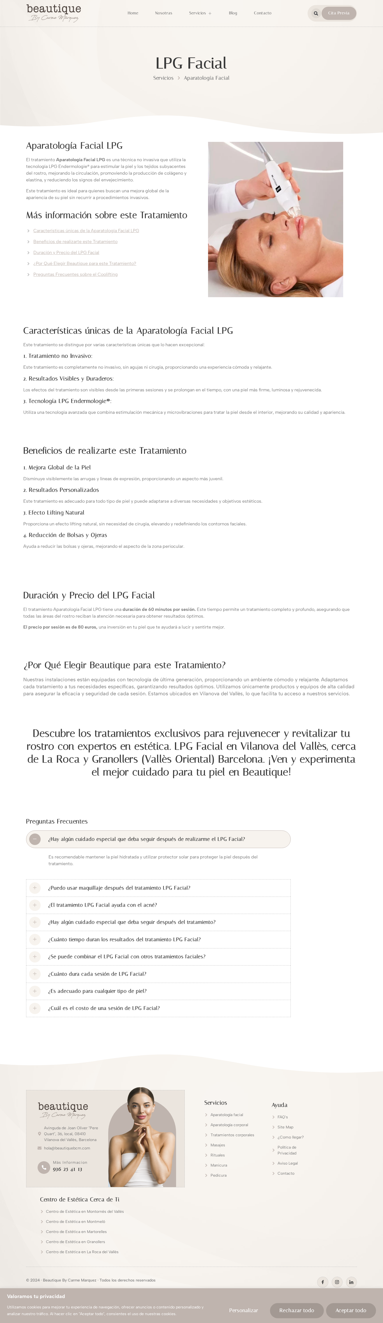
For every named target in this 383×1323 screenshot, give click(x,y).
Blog (233, 13)
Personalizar (243, 1310)
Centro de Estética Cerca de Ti (80, 1199)
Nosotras (163, 13)
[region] (191, 1305)
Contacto (263, 13)
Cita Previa (339, 13)
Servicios (197, 13)
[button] (316, 13)
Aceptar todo (351, 1310)
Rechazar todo (297, 1310)
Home (133, 13)
